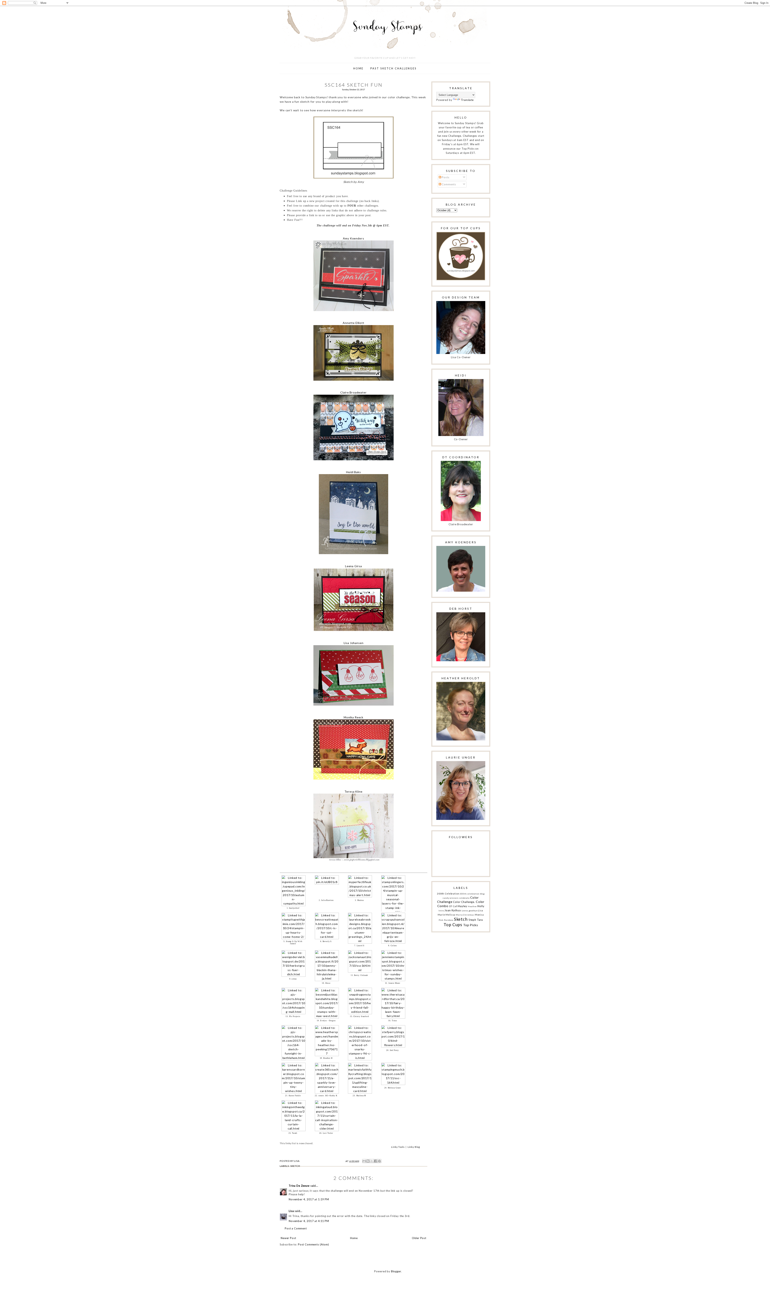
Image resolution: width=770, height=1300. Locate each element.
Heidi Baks (353, 472)
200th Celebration (448, 893)
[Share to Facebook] (376, 1161)
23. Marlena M (359, 1096)
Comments (448, 184)
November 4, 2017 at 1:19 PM (309, 1199)
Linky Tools (397, 1147)
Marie (441, 914)
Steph (472, 919)
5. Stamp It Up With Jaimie (293, 942)
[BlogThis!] (368, 1161)
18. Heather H (326, 1058)
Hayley (462, 906)
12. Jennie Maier (392, 983)
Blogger (396, 1271)
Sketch (295, 1165)
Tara (480, 919)
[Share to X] (372, 1161)
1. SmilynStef (293, 908)
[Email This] (364, 1161)
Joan (447, 910)
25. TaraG (293, 1133)
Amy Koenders (353, 238)
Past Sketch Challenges (393, 68)
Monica (479, 914)
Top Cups (453, 924)
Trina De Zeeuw (299, 1185)
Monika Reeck (353, 717)
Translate (467, 99)
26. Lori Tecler (326, 1133)
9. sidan (293, 979)
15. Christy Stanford (359, 1016)
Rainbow (448, 920)
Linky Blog (414, 1147)
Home (358, 68)
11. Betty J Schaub (359, 975)
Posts (445, 177)
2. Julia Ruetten (326, 900)
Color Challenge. (464, 902)
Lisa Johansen (354, 643)
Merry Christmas (465, 915)
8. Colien (392, 946)
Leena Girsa (353, 566)
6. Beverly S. (326, 941)
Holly (480, 906)
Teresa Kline (353, 791)
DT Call (453, 906)
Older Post (419, 1238)
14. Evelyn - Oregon (326, 1021)
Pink (441, 920)
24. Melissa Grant (392, 1088)
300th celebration (469, 893)
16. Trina (392, 1021)
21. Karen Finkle (293, 1096)
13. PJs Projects (293, 1016)
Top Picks (470, 925)
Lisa (291, 1211)
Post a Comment (296, 1228)
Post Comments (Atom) (313, 1244)
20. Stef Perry (392, 1050)
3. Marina (359, 900)
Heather (472, 906)
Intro (441, 910)
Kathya (456, 910)
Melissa (450, 914)
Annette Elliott (353, 322)
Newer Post (288, 1238)
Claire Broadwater (353, 392)
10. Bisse (326, 983)
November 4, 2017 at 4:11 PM (309, 1221)
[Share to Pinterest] (379, 1161)
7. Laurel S (359, 946)
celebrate (464, 898)
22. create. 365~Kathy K (326, 1096)
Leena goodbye (470, 910)
